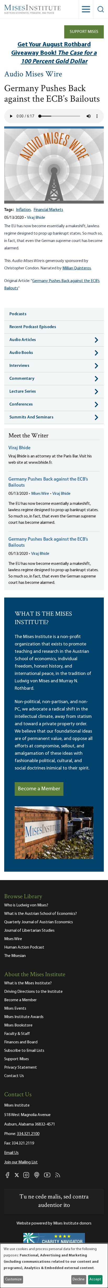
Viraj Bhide (36, 218)
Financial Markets (48, 210)
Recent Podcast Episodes (32, 327)
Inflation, (23, 210)
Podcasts (17, 314)
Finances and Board (20, 1042)
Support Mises (84, 32)
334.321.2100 (28, 1134)
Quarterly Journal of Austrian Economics (38, 922)
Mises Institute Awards (24, 1017)
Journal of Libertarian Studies (29, 931)
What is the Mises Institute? (28, 983)
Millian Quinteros (76, 268)
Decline (79, 1279)
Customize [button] (13, 1279)
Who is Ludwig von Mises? (26, 905)
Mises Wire (40, 494)
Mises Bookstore (18, 1025)
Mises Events (15, 1008)
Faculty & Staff (17, 1034)
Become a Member (39, 789)
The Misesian (15, 956)
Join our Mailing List (21, 1162)
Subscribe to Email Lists (24, 1051)
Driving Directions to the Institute (33, 992)
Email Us (11, 1153)
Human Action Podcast (24, 947)
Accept (95, 1279)
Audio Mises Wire (33, 74)
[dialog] (54, 1265)
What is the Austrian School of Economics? (40, 914)
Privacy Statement (20, 1067)
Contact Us (14, 1076)
